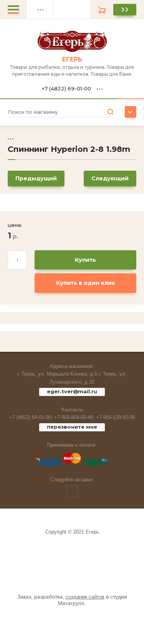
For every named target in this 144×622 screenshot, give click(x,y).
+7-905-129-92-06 (115, 417)
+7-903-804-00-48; (74, 417)
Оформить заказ (124, 9)
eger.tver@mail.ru (72, 391)
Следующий (110, 178)
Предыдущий (36, 178)
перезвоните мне (72, 427)
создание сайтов (85, 597)
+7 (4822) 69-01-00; (31, 417)
